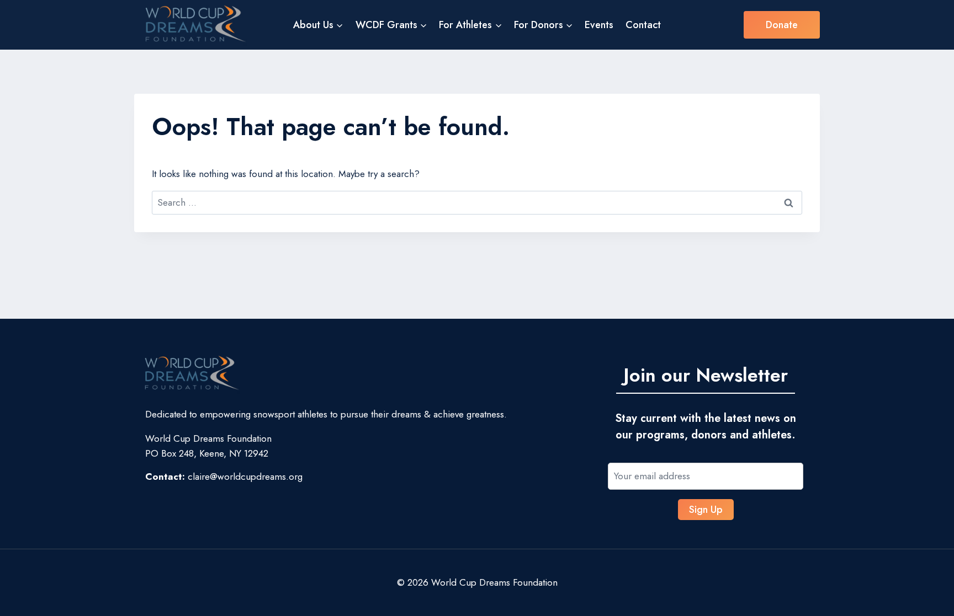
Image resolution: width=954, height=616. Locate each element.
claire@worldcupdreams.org (245, 476)
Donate (782, 25)
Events (599, 25)
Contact (643, 25)
